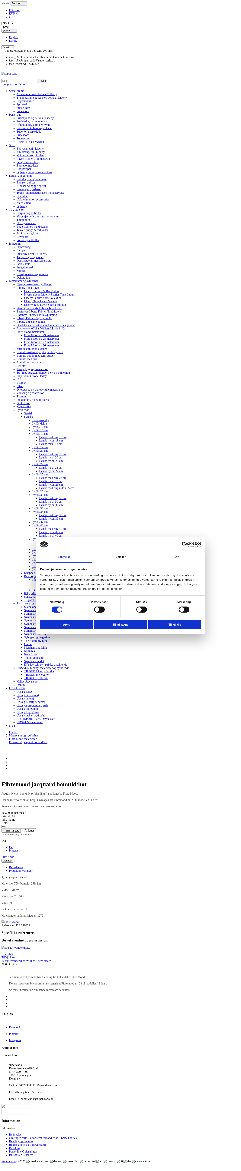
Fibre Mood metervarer (30, 331)
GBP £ (13, 16)
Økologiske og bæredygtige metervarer (40, 389)
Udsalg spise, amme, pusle (32, 705)
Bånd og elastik (33, 576)
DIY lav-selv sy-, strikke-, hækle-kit (45, 664)
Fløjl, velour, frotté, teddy (32, 376)
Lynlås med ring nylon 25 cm (56, 488)
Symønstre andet (34, 661)
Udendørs (22, 196)
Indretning (15, 243)
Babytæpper (24, 168)
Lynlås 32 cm (40, 508)
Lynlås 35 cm (40, 511)
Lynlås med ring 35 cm (52, 515)
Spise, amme (16, 90)
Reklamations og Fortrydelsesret (28, 1144)
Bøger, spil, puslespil (29, 189)
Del (11, 847)
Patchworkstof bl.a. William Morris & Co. (41, 328)
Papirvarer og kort (27, 233)
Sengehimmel (25, 267)
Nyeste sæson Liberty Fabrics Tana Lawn (49, 294)
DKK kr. (14, 10)
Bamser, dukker (26, 182)
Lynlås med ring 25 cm (52, 477)
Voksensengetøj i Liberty (31, 155)
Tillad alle (175, 624)
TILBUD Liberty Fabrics (39, 671)
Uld (19, 379)
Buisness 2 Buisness (21, 1154)
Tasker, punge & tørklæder (32, 230)
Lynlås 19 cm (40, 447)
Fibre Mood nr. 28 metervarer (41, 338)
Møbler (21, 270)
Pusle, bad (15, 114)
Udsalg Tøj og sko (28, 712)
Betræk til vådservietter (30, 141)
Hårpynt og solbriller (29, 213)
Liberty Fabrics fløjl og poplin (34, 318)
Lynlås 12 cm (40, 426)
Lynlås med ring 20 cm (52, 454)
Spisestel (22, 104)
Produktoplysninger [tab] (20, 870)
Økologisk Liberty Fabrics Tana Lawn (39, 308)
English (13, 37)
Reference (8, 925)
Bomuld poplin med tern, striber (35, 355)
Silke (20, 386)
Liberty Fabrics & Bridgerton (41, 291)
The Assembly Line (35, 640)
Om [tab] (177, 556)
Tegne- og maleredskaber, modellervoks (40, 192)
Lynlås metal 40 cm (50, 535)
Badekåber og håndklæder (32, 226)
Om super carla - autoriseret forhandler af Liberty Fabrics (43, 1138)
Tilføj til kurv (11, 830)
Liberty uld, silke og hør (31, 321)
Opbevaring (24, 247)
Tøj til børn (23, 219)
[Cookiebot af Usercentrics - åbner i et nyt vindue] (184, 544)
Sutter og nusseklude (29, 131)
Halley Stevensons (28, 681)
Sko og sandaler (26, 223)
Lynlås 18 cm (40, 433)
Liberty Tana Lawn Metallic (40, 301)
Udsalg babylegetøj (28, 695)
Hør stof (21, 365)
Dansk (13, 40)
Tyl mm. (22, 396)
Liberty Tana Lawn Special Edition (45, 304)
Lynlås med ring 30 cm (52, 498)
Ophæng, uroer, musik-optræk (34, 172)
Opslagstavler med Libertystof (34, 260)
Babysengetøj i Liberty (30, 148)
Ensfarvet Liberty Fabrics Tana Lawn (39, 311)
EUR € (13, 13)
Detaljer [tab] (120, 556)
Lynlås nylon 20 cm (51, 460)
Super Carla (9, 1161)
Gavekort (22, 236)
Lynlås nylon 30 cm (51, 505)
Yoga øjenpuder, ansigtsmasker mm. (38, 216)
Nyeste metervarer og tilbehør (34, 284)
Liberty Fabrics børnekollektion (43, 297)
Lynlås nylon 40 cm (51, 532)
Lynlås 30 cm (40, 494)
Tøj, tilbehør (16, 209)
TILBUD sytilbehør (36, 678)
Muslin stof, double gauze (32, 348)
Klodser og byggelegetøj (31, 185)
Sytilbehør (23, 410)
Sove (12, 145)
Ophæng (22, 206)
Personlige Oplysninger (23, 1151)
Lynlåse (28, 416)
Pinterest (14, 850)
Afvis (66, 624)
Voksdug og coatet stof (30, 393)
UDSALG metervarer (30, 722)
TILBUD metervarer (36, 674)
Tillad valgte (120, 624)
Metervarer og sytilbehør (23, 281)
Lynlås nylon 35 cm (51, 518)
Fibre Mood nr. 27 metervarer (41, 342)
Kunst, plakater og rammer (32, 274)
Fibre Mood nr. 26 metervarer (41, 345)
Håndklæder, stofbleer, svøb (33, 124)
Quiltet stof (23, 403)
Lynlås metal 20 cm (50, 457)
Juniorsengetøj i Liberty (31, 152)
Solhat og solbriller (28, 240)
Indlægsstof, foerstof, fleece (33, 399)
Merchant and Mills (35, 647)
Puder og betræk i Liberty (32, 253)
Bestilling (14, 1148)
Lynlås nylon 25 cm (51, 484)
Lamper (21, 250)
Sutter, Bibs (23, 107)
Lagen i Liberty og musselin (33, 158)
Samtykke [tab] (64, 556)
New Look (30, 654)
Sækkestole (23, 264)
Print (8, 856)
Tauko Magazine (34, 657)
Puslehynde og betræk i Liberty (35, 118)
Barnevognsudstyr (27, 165)
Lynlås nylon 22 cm (51, 471)
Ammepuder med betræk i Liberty (37, 94)
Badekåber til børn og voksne (34, 128)
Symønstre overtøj (35, 634)
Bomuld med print (27, 359)
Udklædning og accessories (33, 199)
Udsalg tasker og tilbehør (31, 715)
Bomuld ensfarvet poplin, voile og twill (40, 352)
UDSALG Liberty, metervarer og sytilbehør (43, 668)
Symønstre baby (33, 610)
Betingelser (15, 1134)
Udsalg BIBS (25, 691)
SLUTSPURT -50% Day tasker (35, 718)
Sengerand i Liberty (28, 162)
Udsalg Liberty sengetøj (31, 701)
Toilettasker (23, 138)
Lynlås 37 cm (40, 522)
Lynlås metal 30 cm (50, 501)
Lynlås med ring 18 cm (52, 437)
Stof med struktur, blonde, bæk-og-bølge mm (43, 372)
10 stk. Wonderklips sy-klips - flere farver (26, 960)
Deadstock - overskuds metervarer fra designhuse (46, 325)
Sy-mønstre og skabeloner (32, 603)
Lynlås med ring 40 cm (52, 528)
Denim (21, 684)
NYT (12, 725)
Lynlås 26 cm (40, 491)
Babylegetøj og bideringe (32, 179)
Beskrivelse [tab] (16, 867)
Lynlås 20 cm (40, 450)
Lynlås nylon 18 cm (51, 440)
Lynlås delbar (40, 423)
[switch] (99, 610)
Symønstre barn (33, 613)
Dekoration (23, 277)
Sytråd (28, 413)
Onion (28, 644)
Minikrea (29, 651)
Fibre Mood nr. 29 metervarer (41, 335)
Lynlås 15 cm (40, 430)
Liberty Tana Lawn (28, 287)
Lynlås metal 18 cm (50, 443)
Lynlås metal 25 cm (50, 481)
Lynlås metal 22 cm (50, 467)
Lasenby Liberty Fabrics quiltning (37, 314)
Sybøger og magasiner (37, 637)
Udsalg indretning (27, 708)
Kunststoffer (24, 406)
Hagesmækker (25, 101)
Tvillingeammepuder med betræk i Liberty (42, 97)
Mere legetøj (24, 202)
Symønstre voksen (35, 617)
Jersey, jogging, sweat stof (32, 369)
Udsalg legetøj (25, 698)
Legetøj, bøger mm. (20, 175)
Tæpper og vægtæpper (30, 257)
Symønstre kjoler (34, 630)
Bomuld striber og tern (30, 362)
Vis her (7, 954)
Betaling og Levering (21, 1141)
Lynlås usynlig (40, 420)
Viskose (21, 382)
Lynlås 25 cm (40, 474)
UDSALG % (17, 688)
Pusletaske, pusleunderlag (32, 121)
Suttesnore (23, 111)
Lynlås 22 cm (40, 464)
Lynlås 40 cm (40, 525)
